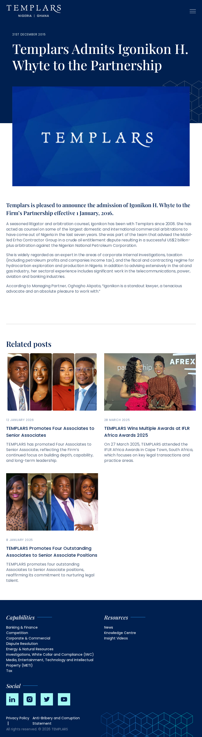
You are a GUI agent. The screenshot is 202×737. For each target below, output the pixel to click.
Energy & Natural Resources (29, 649)
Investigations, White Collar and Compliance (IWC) (50, 654)
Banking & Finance (22, 627)
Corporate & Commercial (28, 638)
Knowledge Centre (120, 632)
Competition (17, 632)
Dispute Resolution (22, 643)
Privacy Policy (17, 718)
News (108, 627)
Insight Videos (116, 638)
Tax (9, 670)
